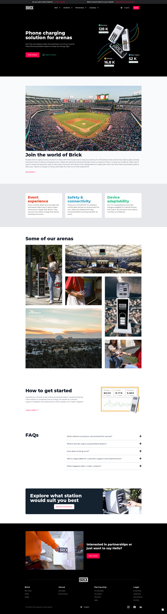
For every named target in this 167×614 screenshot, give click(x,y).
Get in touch (93, 556)
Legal (136, 587)
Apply (96, 600)
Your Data (136, 600)
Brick (27, 587)
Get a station (62, 590)
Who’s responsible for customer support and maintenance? (94, 459)
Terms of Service (137, 597)
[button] (162, 609)
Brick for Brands (62, 594)
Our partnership (99, 590)
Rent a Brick (28, 590)
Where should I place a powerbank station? (87, 444)
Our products (98, 594)
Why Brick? (97, 597)
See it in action (50, 55)
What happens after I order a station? (84, 466)
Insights (27, 597)
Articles (27, 594)
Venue (61, 587)
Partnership (100, 587)
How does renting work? (78, 451)
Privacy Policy (137, 590)
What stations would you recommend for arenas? (89, 436)
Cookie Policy (137, 594)
